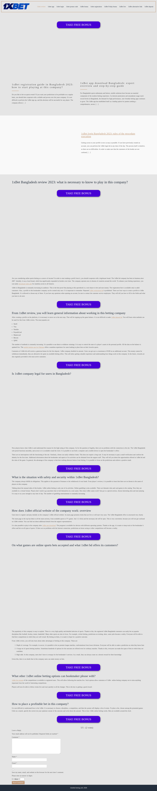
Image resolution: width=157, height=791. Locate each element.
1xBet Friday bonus (110, 6)
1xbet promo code (72, 6)
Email (14, 763)
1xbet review (41, 6)
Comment (15, 737)
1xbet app (51, 6)
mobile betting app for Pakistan (34, 347)
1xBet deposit (148, 6)
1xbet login (60, 6)
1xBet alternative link (135, 6)
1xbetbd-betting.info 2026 (78, 788)
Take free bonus (78, 24)
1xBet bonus (84, 6)
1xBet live (122, 6)
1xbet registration (96, 6)
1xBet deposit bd (116, 317)
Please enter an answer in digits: (22, 776)
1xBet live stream (17, 680)
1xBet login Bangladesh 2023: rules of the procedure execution (108, 135)
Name (14, 757)
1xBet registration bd (96, 290)
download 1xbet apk (25, 284)
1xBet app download (49, 525)
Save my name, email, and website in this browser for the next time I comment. (38, 772)
